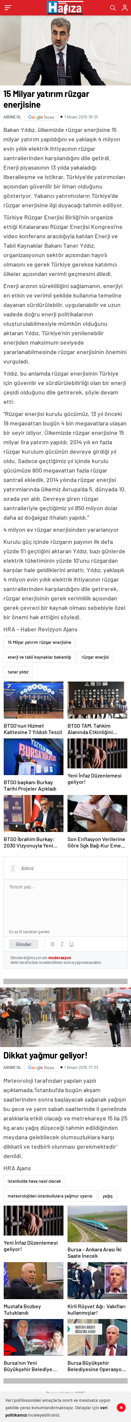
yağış (108, 1196)
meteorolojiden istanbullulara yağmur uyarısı (50, 1196)
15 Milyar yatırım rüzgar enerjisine (39, 642)
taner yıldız (18, 671)
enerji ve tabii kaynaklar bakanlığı (39, 657)
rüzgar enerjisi (95, 657)
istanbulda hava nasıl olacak (34, 1181)
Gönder (24, 944)
